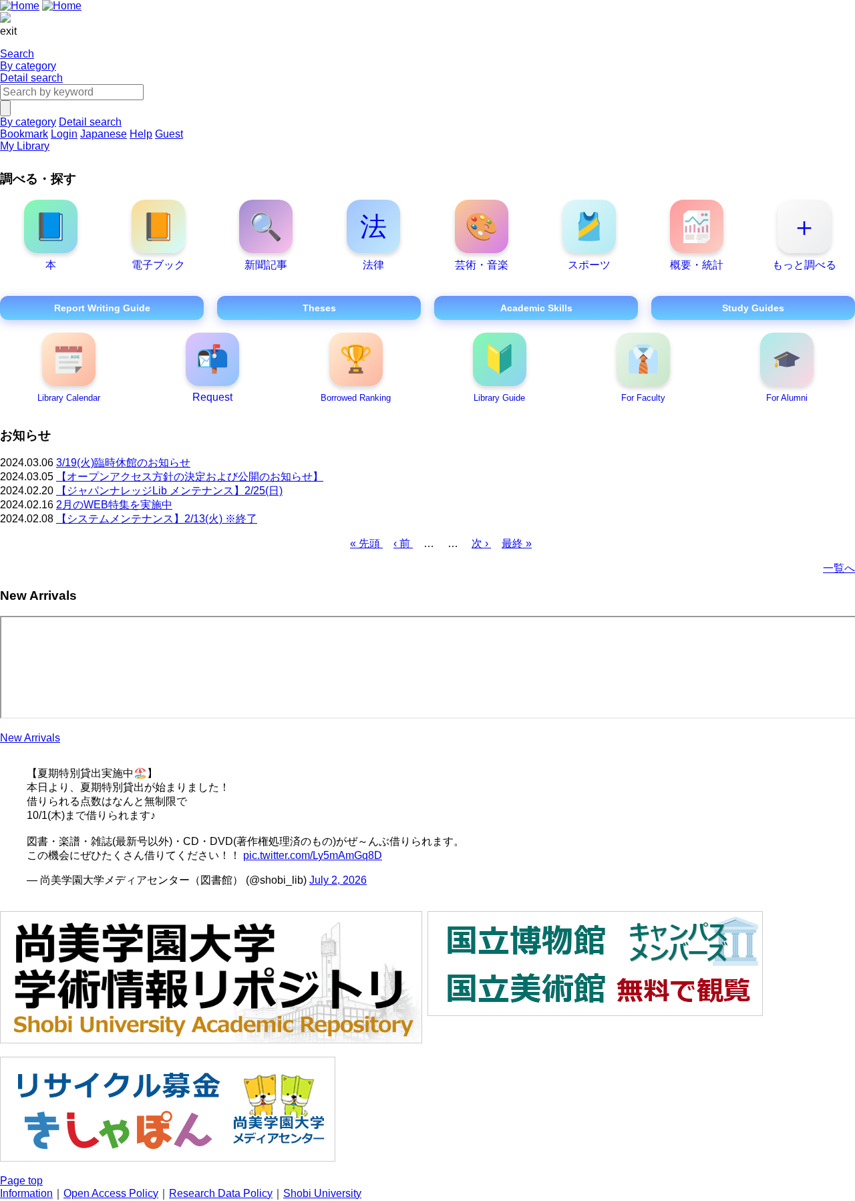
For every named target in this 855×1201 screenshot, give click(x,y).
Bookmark (24, 134)
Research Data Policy (221, 1193)
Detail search (31, 77)
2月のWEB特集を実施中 (114, 504)
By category (28, 65)
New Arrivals (30, 737)
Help (141, 134)
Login (64, 134)
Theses (319, 308)
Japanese (103, 134)
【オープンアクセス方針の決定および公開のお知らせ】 (189, 476)
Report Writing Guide (102, 308)
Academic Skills (536, 308)
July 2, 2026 (338, 880)
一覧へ (839, 568)
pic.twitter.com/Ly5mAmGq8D (312, 855)
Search (17, 53)
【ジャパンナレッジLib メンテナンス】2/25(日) (169, 490)
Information (26, 1193)
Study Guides (753, 308)
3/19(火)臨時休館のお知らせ (123, 462)
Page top (21, 1180)
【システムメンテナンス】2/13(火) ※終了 (156, 518)
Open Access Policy (110, 1193)
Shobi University (322, 1193)
